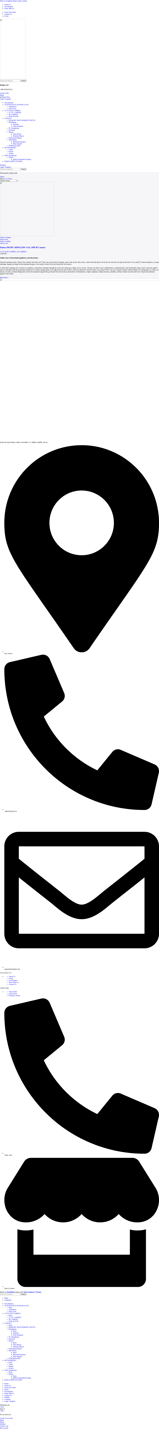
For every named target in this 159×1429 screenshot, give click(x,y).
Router (11, 152)
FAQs (11, 978)
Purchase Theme (14, 996)
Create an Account (6, 1418)
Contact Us (12, 984)
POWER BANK (14, 146)
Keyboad (12, 130)
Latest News (13, 994)
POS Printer (27, 159)
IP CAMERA (13, 114)
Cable (11, 150)
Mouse (11, 132)
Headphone (13, 122)
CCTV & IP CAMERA (8, 252)
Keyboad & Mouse (15, 138)
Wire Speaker (17, 144)
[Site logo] (13, 79)
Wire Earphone (18, 126)
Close (2, 1407)
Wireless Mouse (18, 136)
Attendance (12, 107)
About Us (12, 976)
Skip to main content (20, 1)
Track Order (13, 992)
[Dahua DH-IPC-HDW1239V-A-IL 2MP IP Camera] (27, 235)
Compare (7, 1399)
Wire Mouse (17, 134)
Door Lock (12, 109)
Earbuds (16, 124)
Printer (11, 157)
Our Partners (13, 980)
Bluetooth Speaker (19, 142)
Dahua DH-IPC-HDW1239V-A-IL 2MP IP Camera (22, 247)
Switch (11, 153)
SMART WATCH (29, 120)
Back (10, 1308)
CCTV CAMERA (15, 112)
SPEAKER (13, 140)
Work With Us (13, 982)
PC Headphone (14, 128)
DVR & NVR (13, 116)
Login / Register (9, 1401)
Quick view (4, 239)
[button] (4, 243)
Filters (2, 177)
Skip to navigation (6, 1)
